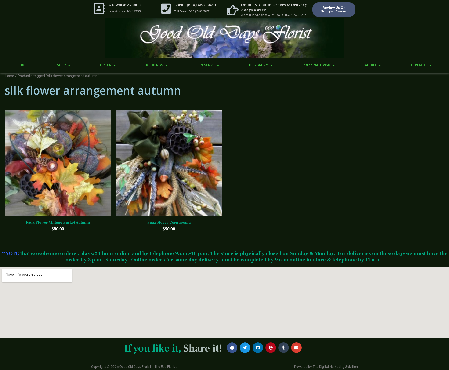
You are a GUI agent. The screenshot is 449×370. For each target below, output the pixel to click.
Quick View (58, 212)
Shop (61, 65)
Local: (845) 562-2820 (195, 4)
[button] (232, 347)
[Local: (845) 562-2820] (166, 8)
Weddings (154, 65)
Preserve (206, 65)
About (371, 65)
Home (22, 65)
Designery (258, 65)
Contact (419, 65)
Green (105, 65)
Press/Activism (316, 65)
